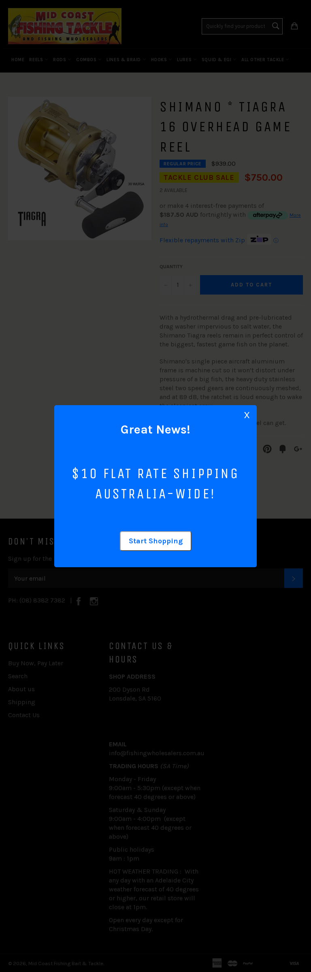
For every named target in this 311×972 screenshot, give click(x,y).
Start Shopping (156, 540)
